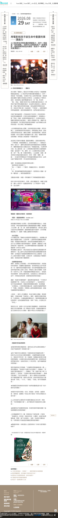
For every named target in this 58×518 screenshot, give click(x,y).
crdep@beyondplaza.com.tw (19, 501)
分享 (48, 3)
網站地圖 (7, 506)
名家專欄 (41, 3)
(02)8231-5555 (19, 496)
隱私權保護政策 (7, 500)
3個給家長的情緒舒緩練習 (19, 477)
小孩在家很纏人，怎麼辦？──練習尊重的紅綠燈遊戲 (27, 471)
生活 (18, 13)
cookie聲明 (37, 515)
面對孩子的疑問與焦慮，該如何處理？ (23, 475)
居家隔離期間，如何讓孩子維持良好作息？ (24, 473)
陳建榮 (13, 51)
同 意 (51, 515)
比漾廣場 (55, 3)
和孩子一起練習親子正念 (19, 479)
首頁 (14, 13)
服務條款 (7, 503)
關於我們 (7, 497)
